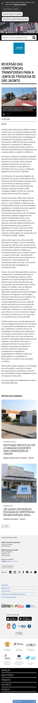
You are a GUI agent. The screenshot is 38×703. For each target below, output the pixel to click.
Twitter (19, 572)
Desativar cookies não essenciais (15, 19)
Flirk (35, 572)
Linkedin (10, 572)
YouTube (31, 572)
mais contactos (7, 566)
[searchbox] (19, 37)
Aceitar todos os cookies (12, 14)
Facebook (23, 572)
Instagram (15, 572)
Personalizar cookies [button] (10, 9)
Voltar (6, 526)
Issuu (27, 572)
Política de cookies (20, 4)
